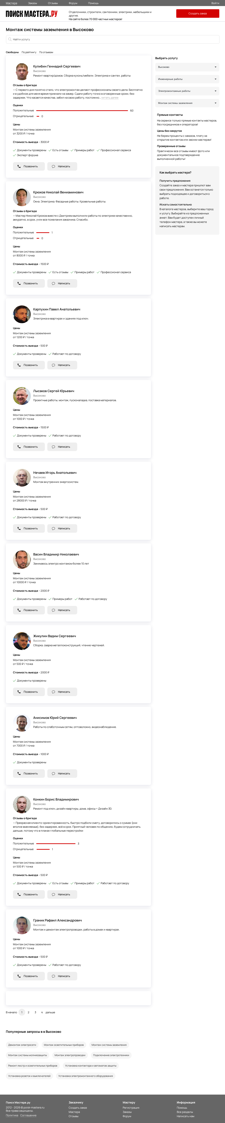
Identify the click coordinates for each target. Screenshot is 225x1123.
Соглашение (28, 1115)
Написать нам (185, 1116)
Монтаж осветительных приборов (64, 1044)
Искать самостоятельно (176, 204)
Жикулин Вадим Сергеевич (54, 636)
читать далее (109, 97)
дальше (50, 1012)
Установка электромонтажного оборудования (85, 1076)
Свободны (12, 52)
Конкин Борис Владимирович (56, 799)
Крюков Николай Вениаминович (58, 192)
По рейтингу (29, 52)
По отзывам (46, 52)
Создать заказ (198, 13)
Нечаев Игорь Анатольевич (54, 472)
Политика (12, 1115)
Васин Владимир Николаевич (56, 554)
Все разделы (185, 1112)
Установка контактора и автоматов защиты (90, 1065)
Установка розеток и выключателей (29, 1076)
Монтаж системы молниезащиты (27, 1055)
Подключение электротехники (111, 1055)
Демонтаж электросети (22, 1044)
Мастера (11, 3)
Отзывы (53, 2)
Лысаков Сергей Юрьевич (53, 391)
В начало (11, 1012)
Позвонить (31, 166)
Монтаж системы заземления (109, 1044)
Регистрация (131, 1108)
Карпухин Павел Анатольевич (56, 309)
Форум (73, 2)
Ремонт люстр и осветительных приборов (32, 1065)
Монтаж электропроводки (70, 1055)
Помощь (93, 2)
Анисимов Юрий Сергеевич (55, 717)
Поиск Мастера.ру (18, 1102)
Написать (64, 166)
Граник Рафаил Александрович (57, 920)
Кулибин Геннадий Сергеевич (56, 66)
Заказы (32, 2)
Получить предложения (175, 181)
